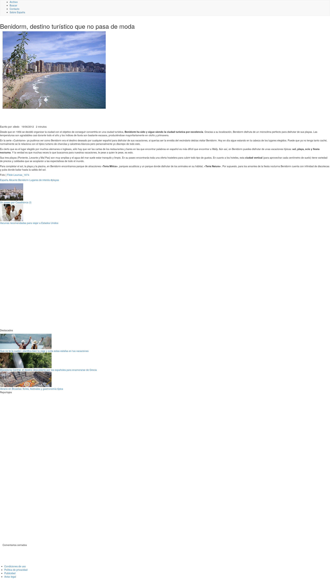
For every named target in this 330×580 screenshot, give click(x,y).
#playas (55, 180)
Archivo (14, 2)
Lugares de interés (39, 180)
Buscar (13, 5)
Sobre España (17, 12)
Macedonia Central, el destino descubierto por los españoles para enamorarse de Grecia (48, 370)
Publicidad (9, 573)
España (4, 180)
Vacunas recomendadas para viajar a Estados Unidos (29, 223)
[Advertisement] (84, 116)
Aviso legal (10, 576)
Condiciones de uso (15, 566)
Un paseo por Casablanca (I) (15, 202)
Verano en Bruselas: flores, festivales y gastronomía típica (31, 388)
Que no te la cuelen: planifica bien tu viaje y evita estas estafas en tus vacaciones (44, 351)
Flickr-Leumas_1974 (18, 174)
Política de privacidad (16, 569)
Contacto (14, 8)
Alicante (13, 180)
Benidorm (23, 180)
